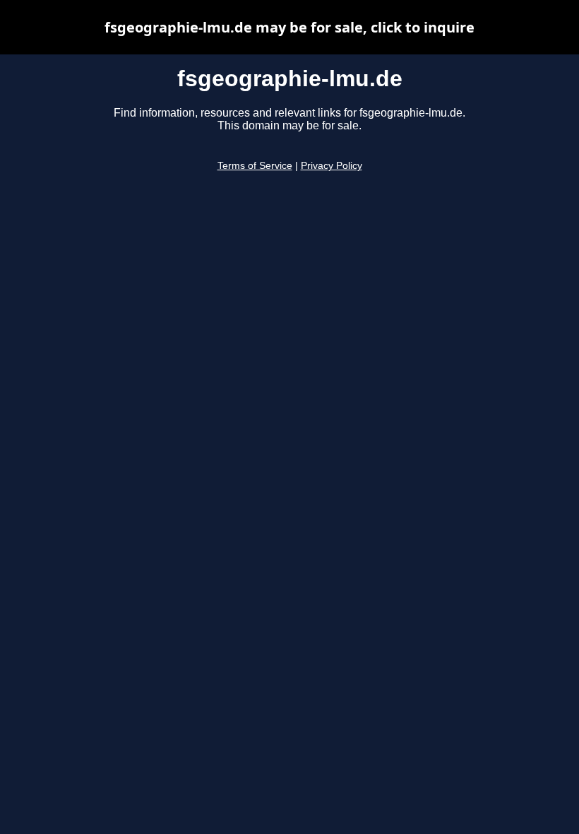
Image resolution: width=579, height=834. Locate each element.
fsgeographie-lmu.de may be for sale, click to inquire (289, 27)
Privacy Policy (331, 165)
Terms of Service (254, 165)
